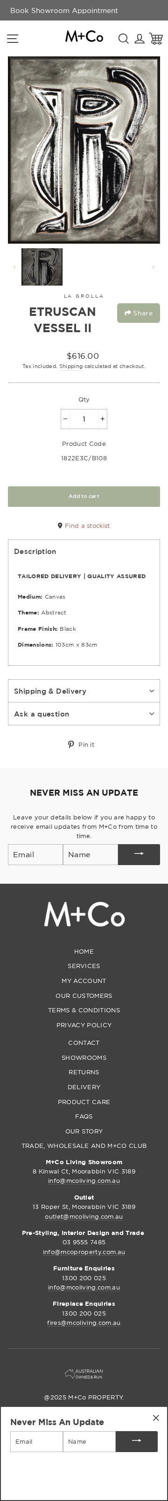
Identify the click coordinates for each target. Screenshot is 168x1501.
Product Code (84, 443)
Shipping (71, 366)
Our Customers (84, 995)
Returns (84, 1072)
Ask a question (41, 713)
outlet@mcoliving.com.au (84, 1216)
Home (84, 951)
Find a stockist (86, 525)
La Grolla (84, 296)
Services (84, 965)
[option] (64, 10)
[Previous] (14, 267)
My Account (84, 980)
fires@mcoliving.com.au (83, 1322)
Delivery (84, 1087)
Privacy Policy (84, 1025)
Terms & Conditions (84, 1010)
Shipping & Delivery (50, 691)
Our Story (84, 1131)
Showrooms (84, 1057)
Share (142, 312)
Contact (83, 1042)
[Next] (153, 267)
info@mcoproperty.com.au (84, 1252)
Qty (84, 399)
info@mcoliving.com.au (84, 1180)
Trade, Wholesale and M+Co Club (84, 1145)
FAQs (83, 1116)
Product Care (84, 1101)
